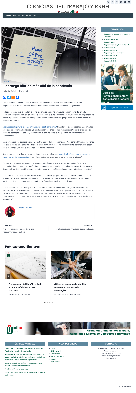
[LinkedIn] (121, 2)
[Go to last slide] (8, 276)
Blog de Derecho (109, 42)
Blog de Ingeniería (110, 58)
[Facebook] (108, 2)
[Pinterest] (125, 2)
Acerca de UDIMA (30, 16)
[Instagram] (116, 2)
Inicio (8, 16)
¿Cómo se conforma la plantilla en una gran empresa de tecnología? (70, 287)
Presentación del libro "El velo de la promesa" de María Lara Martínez (25, 287)
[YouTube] (129, 2)
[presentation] (25, 265)
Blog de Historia (109, 47)
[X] (112, 2)
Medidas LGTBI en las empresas (16, 369)
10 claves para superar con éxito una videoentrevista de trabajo (18, 228)
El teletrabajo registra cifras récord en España (74, 227)
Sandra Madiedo (10, 91)
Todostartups (56, 362)
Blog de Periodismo (110, 50)
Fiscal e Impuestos (57, 356)
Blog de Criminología (111, 39)
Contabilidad (55, 354)
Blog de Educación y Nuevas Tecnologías (118, 45)
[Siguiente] (88, 276)
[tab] (44, 302)
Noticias (16, 16)
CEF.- (53, 348)
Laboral (53, 359)
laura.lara (14, 294)
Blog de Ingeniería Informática (114, 53)
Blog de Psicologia (110, 61)
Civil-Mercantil (56, 351)
